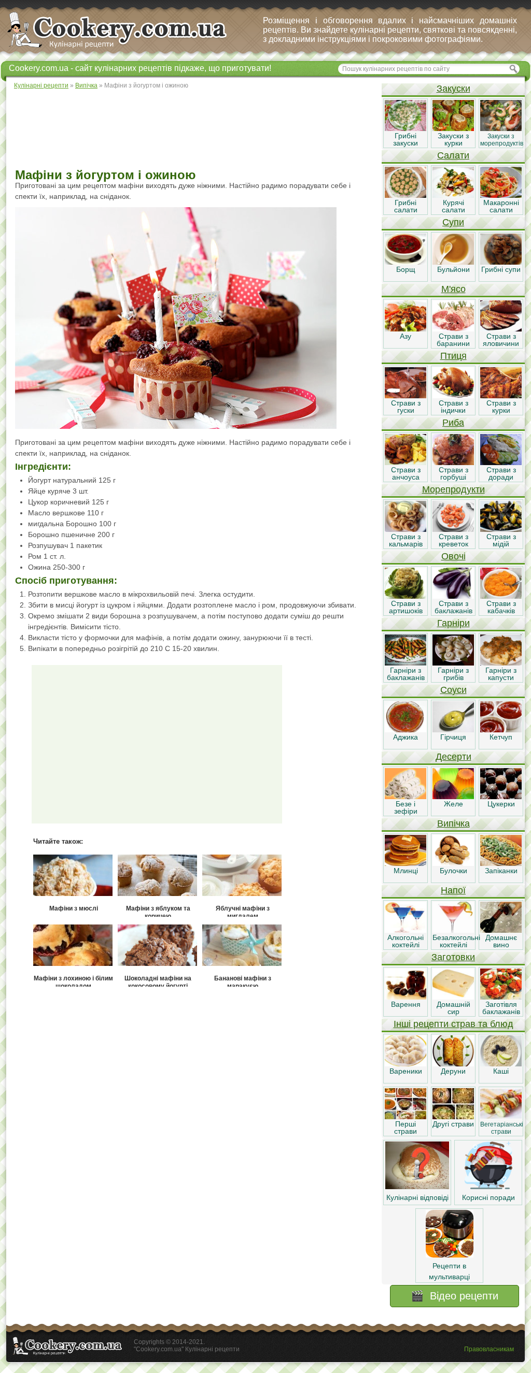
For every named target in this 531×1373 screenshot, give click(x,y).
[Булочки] (453, 863)
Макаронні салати (501, 206)
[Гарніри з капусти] (501, 663)
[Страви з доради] (501, 462)
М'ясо (453, 289)
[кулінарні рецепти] (125, 48)
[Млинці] (405, 863)
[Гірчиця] (453, 730)
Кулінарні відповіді (417, 1197)
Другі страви (453, 1124)
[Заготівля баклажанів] (501, 997)
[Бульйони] (453, 262)
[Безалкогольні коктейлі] (453, 930)
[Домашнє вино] (501, 930)
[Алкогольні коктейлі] (405, 930)
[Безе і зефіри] (405, 796)
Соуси (453, 690)
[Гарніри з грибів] (453, 663)
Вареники (405, 1071)
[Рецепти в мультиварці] (449, 1255)
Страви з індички (453, 406)
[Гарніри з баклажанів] (405, 663)
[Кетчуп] (501, 730)
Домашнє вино (501, 941)
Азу (405, 336)
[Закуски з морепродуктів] (501, 128)
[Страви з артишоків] (405, 596)
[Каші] (501, 1064)
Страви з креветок (453, 540)
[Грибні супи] (501, 262)
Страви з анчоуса (406, 473)
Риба (453, 422)
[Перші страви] (405, 1116)
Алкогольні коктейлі (405, 941)
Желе (453, 804)
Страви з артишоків (406, 607)
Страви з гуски (406, 406)
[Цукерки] (501, 796)
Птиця (453, 356)
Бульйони (453, 269)
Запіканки (501, 870)
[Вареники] (405, 1064)
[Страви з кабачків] (501, 596)
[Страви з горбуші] (453, 462)
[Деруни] (453, 1064)
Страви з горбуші (453, 473)
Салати (453, 155)
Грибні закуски (405, 139)
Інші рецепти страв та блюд (453, 1024)
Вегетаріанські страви (501, 1128)
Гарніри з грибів (453, 674)
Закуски (453, 88)
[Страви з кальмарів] (405, 529)
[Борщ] (405, 262)
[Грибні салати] (405, 195)
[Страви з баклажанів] (453, 596)
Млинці (406, 870)
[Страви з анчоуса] (405, 462)
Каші (501, 1071)
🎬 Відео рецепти (454, 1296)
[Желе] (453, 796)
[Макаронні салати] (501, 195)
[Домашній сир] (453, 997)
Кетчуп (501, 737)
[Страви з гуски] (405, 396)
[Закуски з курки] (453, 128)
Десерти (453, 756)
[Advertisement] (193, 129)
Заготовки (453, 957)
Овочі (453, 556)
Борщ (405, 269)
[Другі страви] (453, 1116)
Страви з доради (501, 473)
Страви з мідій (501, 540)
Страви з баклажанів (453, 607)
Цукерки (501, 804)
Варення (406, 1004)
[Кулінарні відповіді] (417, 1186)
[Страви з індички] (453, 396)
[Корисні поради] (488, 1186)
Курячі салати (453, 206)
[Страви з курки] (501, 396)
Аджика (405, 737)
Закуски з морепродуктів (501, 140)
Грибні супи (501, 269)
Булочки (453, 870)
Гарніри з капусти (500, 674)
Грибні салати (405, 206)
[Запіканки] (501, 863)
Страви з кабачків (501, 607)
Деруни (453, 1071)
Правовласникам (489, 1349)
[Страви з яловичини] (501, 329)
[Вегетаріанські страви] (501, 1116)
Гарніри (453, 623)
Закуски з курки (453, 139)
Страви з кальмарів (406, 540)
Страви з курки (501, 406)
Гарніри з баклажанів (406, 674)
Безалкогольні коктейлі (456, 941)
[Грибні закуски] (405, 128)
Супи (453, 222)
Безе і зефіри (405, 807)
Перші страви (405, 1127)
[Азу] (405, 329)
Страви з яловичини (501, 340)
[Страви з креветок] (453, 529)
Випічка (453, 823)
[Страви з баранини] (453, 329)
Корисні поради (488, 1197)
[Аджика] (405, 730)
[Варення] (405, 997)
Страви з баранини (453, 340)
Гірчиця (453, 737)
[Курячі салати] (453, 195)
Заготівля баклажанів (501, 1008)
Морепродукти (453, 489)
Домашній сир (453, 1008)
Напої (453, 890)
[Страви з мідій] (501, 529)
